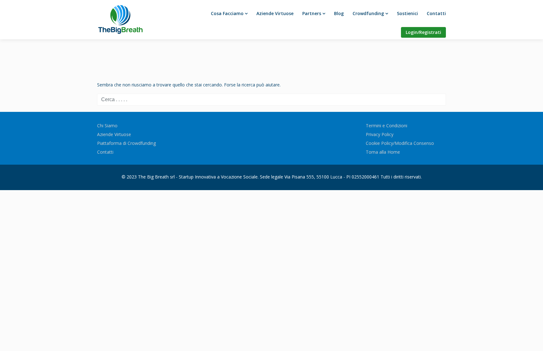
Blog (339, 13)
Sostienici (407, 13)
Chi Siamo (107, 126)
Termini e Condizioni (386, 126)
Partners (311, 13)
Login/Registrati (423, 32)
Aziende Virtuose (274, 13)
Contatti (436, 13)
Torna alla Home (383, 152)
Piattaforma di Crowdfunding (126, 143)
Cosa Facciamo (227, 13)
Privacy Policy (379, 134)
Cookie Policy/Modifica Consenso (400, 143)
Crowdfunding (368, 13)
